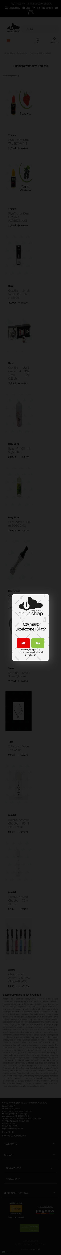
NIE (23, 643)
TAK (38, 643)
